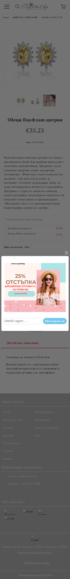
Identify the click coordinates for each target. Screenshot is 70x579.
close (66, 253)
